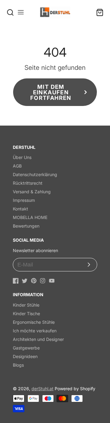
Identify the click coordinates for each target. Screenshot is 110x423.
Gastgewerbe (26, 347)
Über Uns (22, 157)
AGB (17, 165)
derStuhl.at (42, 388)
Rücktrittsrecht (27, 183)
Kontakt (20, 208)
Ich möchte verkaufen (35, 330)
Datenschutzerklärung (35, 174)
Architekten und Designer (38, 339)
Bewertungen (26, 225)
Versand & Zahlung (32, 191)
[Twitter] (25, 281)
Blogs (18, 365)
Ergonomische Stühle (34, 322)
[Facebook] (16, 281)
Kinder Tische (26, 313)
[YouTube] (52, 281)
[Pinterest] (34, 281)
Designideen (25, 356)
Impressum (24, 200)
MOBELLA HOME (30, 217)
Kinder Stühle (26, 305)
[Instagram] (43, 281)
